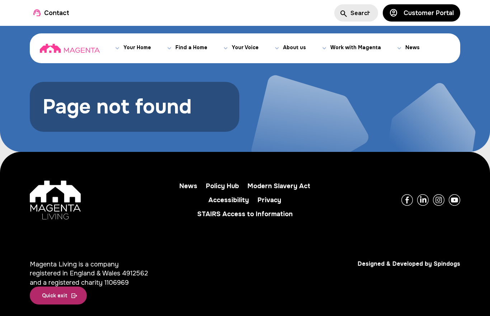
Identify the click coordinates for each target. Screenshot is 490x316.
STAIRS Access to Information (245, 214)
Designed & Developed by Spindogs (409, 264)
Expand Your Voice (225, 48)
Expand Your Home (117, 48)
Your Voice (245, 47)
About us (294, 47)
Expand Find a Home (169, 48)
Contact (56, 13)
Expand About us (276, 48)
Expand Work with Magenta (324, 48)
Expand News (399, 48)
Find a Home (191, 47)
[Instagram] (438, 200)
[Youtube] (454, 200)
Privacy (269, 200)
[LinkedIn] (423, 200)
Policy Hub (222, 186)
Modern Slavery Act (279, 186)
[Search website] (343, 13)
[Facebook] (407, 200)
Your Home (137, 47)
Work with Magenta (355, 47)
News (412, 47)
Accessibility (228, 200)
